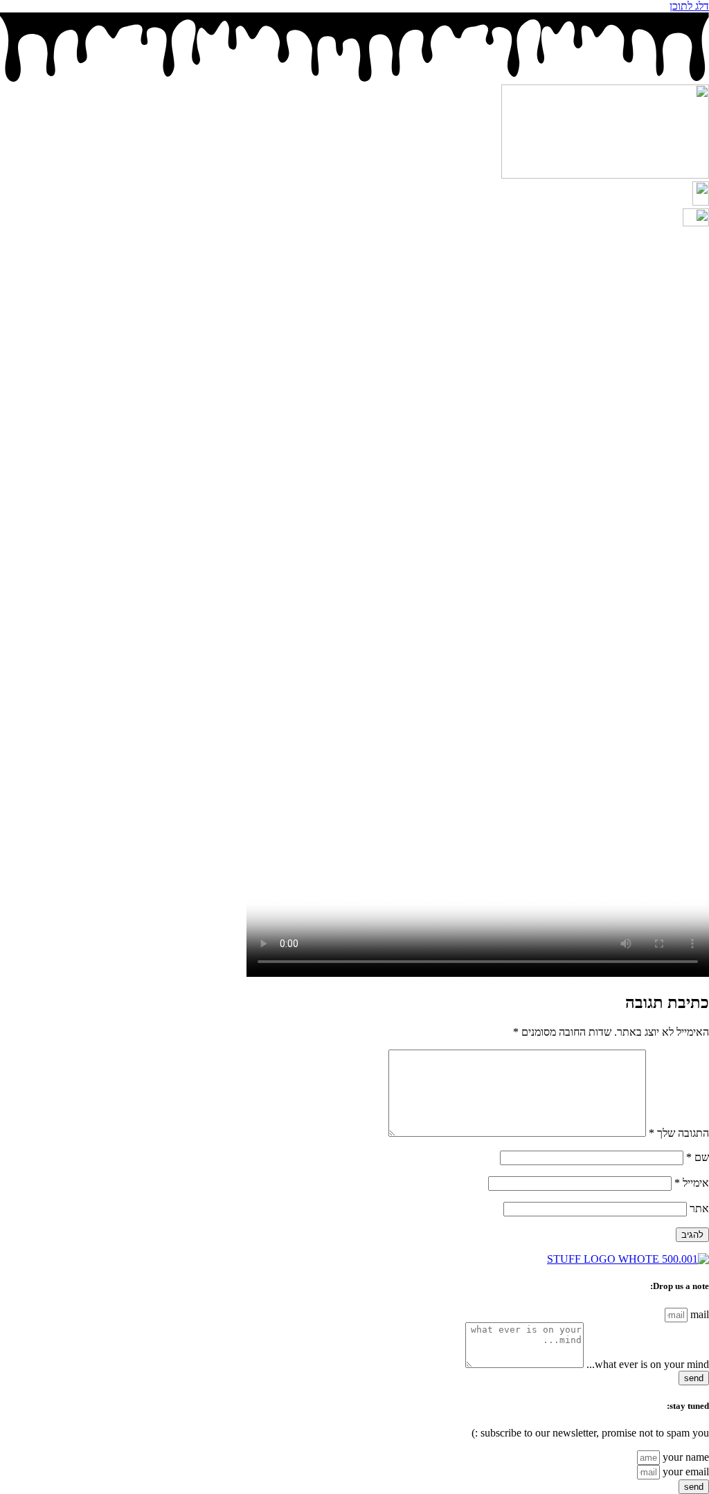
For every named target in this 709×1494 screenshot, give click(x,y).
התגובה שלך (679, 1133)
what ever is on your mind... (646, 1364)
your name (684, 1457)
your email (684, 1471)
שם (697, 1157)
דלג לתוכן (689, 6)
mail (698, 1314)
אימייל (691, 1183)
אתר (699, 1208)
